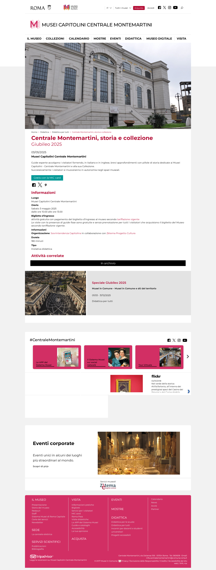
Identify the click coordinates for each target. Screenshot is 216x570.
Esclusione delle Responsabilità (144, 561)
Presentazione (39, 505)
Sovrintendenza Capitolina (66, 233)
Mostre (100, 38)
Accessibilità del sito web (177, 562)
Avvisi (154, 505)
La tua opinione (80, 531)
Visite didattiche (80, 519)
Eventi (115, 38)
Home (34, 132)
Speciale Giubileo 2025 (109, 283)
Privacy (124, 561)
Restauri (36, 510)
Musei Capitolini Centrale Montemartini (97, 25)
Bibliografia (38, 549)
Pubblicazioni (39, 546)
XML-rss (183, 563)
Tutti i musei (121, 8)
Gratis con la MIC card (47, 177)
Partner (155, 509)
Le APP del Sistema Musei (44, 363)
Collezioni (55, 38)
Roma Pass (77, 516)
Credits (163, 561)
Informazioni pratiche (83, 505)
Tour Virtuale (145, 365)
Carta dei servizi (40, 519)
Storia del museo (40, 507)
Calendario (79, 38)
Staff (34, 513)
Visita (181, 38)
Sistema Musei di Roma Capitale (48, 516)
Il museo (34, 38)
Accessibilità (78, 528)
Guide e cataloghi (81, 525)
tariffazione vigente (128, 219)
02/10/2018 (167, 387)
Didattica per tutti (60, 132)
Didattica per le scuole (122, 522)
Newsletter (37, 522)
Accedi (150, 8)
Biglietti (76, 507)
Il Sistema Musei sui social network (96, 362)
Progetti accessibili (121, 535)
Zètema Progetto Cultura (121, 233)
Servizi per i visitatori (82, 510)
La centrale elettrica (42, 534)
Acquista (138, 8)
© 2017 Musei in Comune (105, 561)
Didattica (133, 38)
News (154, 502)
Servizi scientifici (46, 541)
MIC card (76, 513)
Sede (36, 530)
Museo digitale (159, 38)
